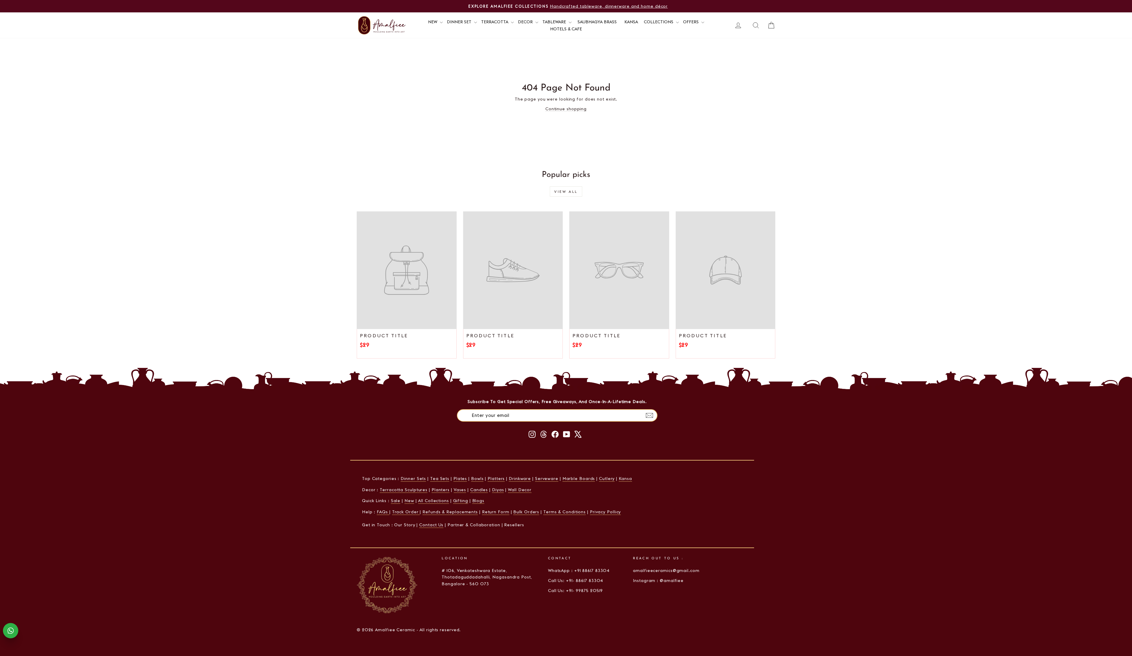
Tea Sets (439, 478)
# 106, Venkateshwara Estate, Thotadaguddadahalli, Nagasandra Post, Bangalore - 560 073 (487, 577)
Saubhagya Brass (597, 21)
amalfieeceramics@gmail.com (666, 570)
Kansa (631, 21)
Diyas (498, 489)
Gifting (460, 500)
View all (566, 191)
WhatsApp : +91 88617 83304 (579, 570)
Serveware (546, 478)
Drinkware (520, 478)
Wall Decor (520, 489)
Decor (526, 21)
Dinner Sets (413, 478)
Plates (460, 478)
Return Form (495, 511)
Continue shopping (566, 108)
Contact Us (431, 524)
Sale (396, 500)
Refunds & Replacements (450, 511)
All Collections (433, 500)
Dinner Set (460, 21)
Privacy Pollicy (605, 511)
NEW (433, 21)
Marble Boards (578, 478)
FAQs (383, 511)
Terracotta (495, 21)
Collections (659, 21)
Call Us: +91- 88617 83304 (575, 580)
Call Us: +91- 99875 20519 (575, 590)
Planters (441, 489)
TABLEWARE (554, 21)
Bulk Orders (526, 511)
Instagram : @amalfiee (658, 580)
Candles (479, 489)
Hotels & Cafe (566, 29)
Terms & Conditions (564, 511)
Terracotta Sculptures (403, 489)
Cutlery (607, 478)
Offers (691, 21)
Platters (496, 478)
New (409, 500)
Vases (460, 489)
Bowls (477, 478)
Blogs (478, 500)
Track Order (406, 511)
